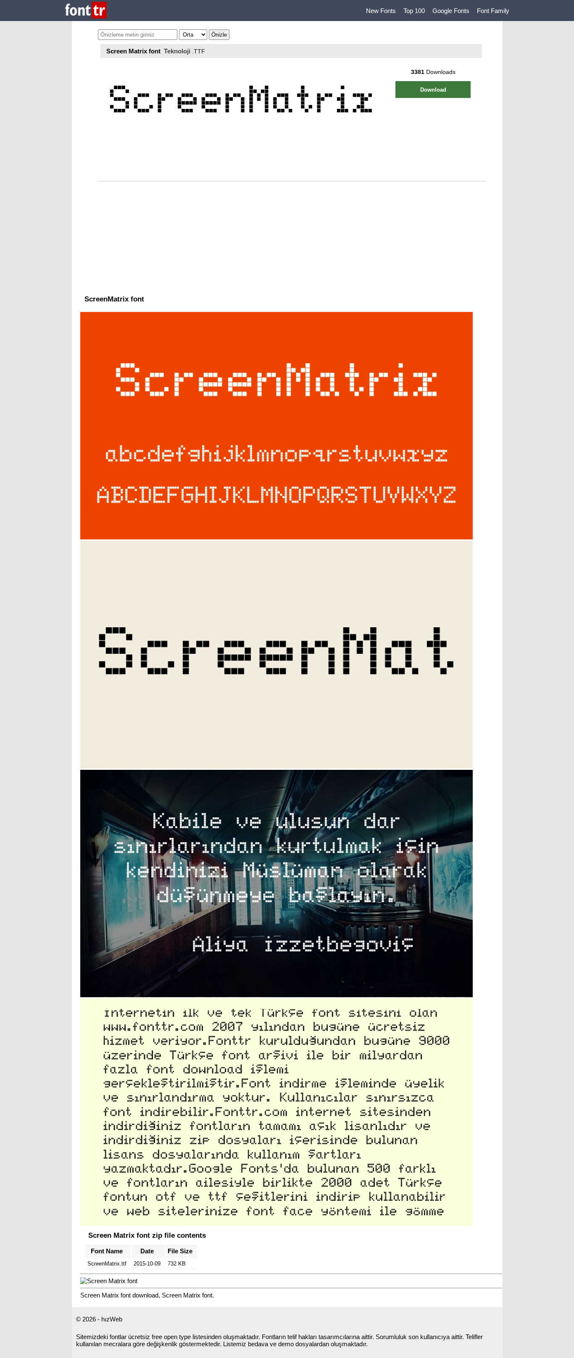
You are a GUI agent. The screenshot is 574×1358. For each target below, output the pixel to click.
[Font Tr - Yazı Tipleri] (86, 11)
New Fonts (381, 10)
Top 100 (414, 10)
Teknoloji (177, 51)
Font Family (493, 10)
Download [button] (433, 90)
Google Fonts (450, 10)
